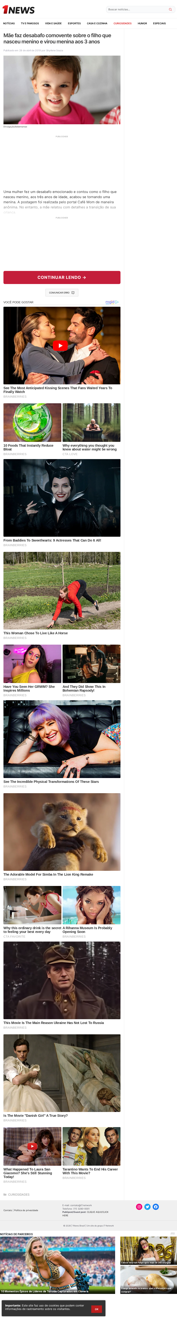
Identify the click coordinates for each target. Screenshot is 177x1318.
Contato (7, 1210)
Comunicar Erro (59, 292)
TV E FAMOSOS (30, 23)
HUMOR (142, 23)
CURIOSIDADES (123, 23)
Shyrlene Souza (54, 50)
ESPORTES (74, 23)
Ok (96, 1309)
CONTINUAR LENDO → (62, 277)
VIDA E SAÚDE (53, 23)
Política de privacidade (26, 1210)
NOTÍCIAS (9, 23)
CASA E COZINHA (97, 23)
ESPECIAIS (159, 23)
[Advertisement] (61, 162)
